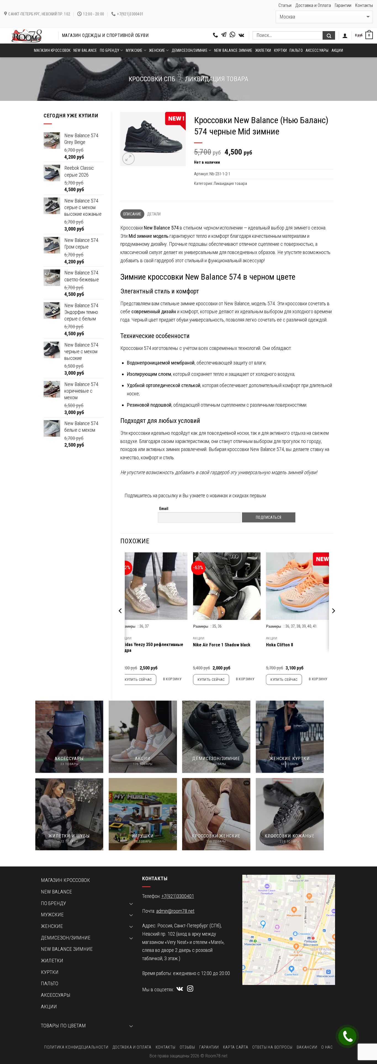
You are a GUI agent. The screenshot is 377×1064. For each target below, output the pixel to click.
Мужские (134, 50)
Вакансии (307, 1047)
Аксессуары (317, 50)
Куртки (280, 50)
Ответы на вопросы (272, 1047)
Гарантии (343, 5)
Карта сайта (235, 1047)
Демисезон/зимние (190, 50)
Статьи (284, 5)
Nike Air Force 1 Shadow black (221, 644)
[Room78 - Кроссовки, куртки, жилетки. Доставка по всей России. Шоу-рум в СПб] (27, 36)
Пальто (296, 50)
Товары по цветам (63, 1026)
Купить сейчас (138, 679)
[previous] (120, 622)
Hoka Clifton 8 (279, 644)
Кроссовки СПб (152, 79)
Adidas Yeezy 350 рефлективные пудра (151, 647)
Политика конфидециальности (76, 1047)
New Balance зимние (233, 50)
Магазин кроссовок (52, 50)
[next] (333, 622)
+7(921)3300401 (177, 896)
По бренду (110, 50)
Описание (132, 214)
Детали (154, 214)
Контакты (364, 5)
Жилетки (263, 50)
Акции (337, 50)
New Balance (85, 50)
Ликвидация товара (216, 79)
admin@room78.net (175, 911)
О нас (327, 1047)
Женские (157, 50)
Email (163, 508)
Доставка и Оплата (313, 5)
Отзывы (187, 1047)
